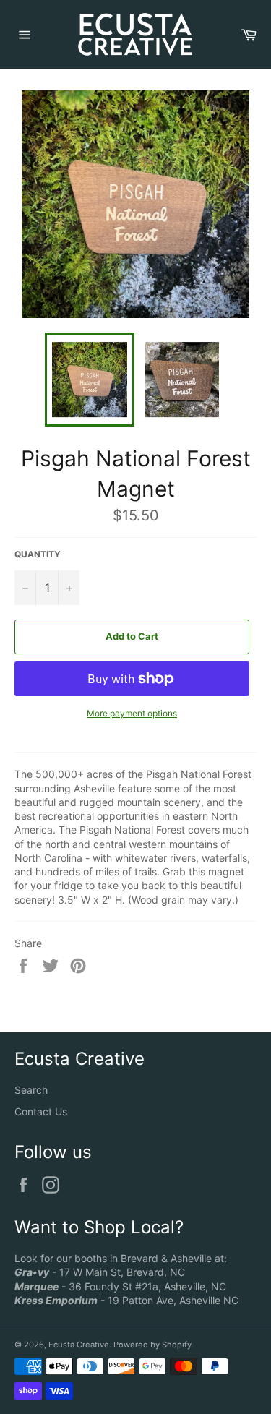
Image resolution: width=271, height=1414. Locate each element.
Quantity (37, 554)
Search (31, 1090)
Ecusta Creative (78, 1345)
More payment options (132, 713)
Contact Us (40, 1111)
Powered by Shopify (152, 1345)
